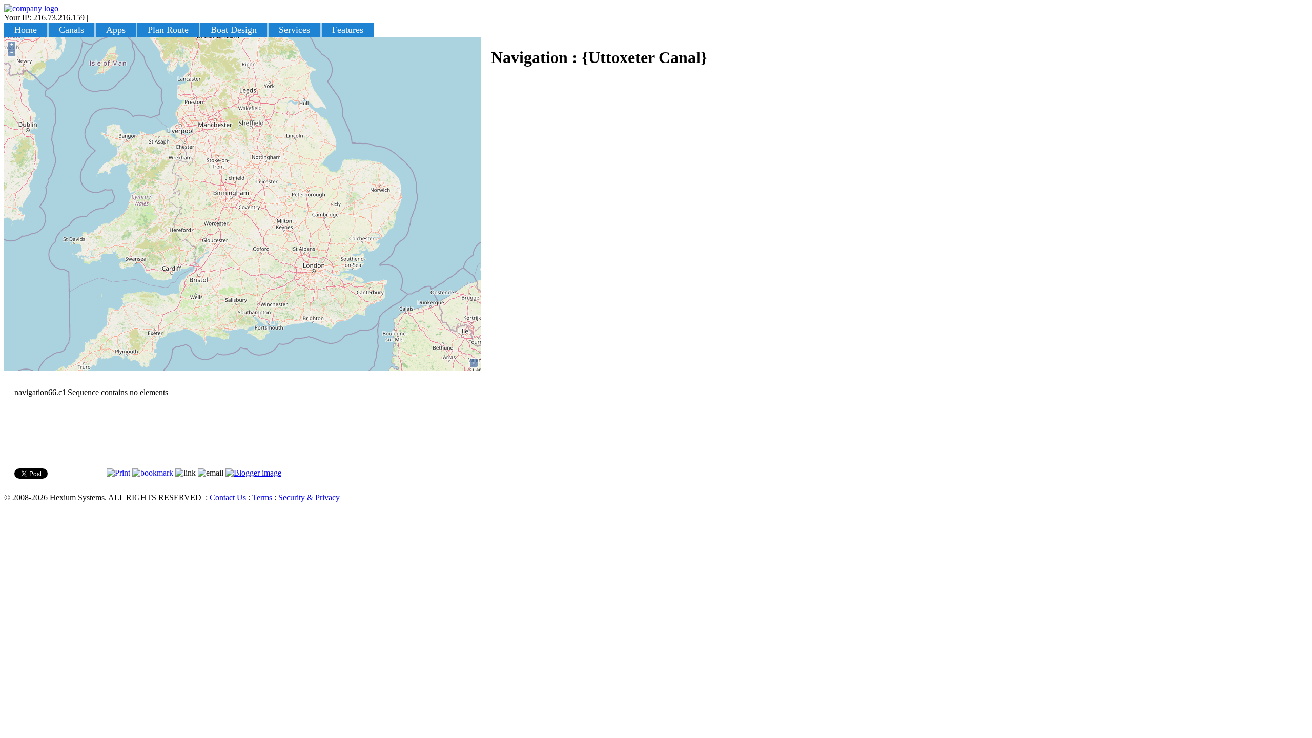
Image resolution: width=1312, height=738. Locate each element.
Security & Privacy (309, 497)
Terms (262, 497)
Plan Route (168, 30)
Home (25, 30)
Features (347, 30)
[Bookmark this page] (152, 472)
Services (294, 30)
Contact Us (228, 497)
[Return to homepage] (31, 8)
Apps (116, 30)
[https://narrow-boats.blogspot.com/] (253, 472)
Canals (71, 30)
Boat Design (234, 30)
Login (100, 17)
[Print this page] (118, 472)
